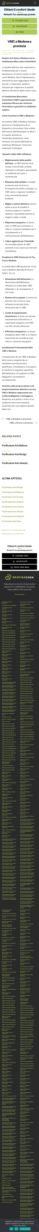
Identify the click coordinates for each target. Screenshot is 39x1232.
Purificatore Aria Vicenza (13, 507)
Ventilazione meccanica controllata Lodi (9, 860)
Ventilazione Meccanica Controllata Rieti (9, 1133)
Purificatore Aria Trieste (25, 637)
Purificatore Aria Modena (25, 669)
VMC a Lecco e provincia (6, 794)
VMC (23, 50)
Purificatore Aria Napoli (9, 959)
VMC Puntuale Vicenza (8, 640)
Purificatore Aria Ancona (7, 940)
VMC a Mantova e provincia (7, 789)
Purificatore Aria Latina (9, 928)
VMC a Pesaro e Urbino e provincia (9, 1036)
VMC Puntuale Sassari (26, 1042)
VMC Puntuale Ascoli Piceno (8, 980)
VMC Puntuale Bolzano (9, 649)
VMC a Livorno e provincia (25, 769)
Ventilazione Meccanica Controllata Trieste (27, 863)
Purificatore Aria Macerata (7, 922)
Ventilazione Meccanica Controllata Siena (27, 859)
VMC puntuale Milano (8, 751)
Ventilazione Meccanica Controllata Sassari (27, 1212)
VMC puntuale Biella (8, 755)
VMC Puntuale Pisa (25, 687)
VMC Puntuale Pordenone (24, 713)
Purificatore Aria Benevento (7, 953)
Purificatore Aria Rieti (8, 937)
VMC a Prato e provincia (27, 739)
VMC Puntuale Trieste (26, 706)
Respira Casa (6, 50)
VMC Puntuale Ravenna (27, 724)
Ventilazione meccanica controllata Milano (9, 881)
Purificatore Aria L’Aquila (7, 962)
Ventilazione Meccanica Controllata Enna (27, 1178)
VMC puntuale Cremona (9, 742)
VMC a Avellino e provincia (7, 1068)
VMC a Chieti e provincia (9, 1096)
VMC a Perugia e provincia (25, 741)
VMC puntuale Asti (7, 765)
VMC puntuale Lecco (8, 739)
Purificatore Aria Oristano (25, 940)
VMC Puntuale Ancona (8, 1001)
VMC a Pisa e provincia (26, 766)
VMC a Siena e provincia (27, 757)
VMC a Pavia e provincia (9, 782)
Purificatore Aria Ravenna (25, 653)
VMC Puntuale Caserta (8, 1014)
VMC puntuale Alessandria (6, 762)
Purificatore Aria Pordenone (25, 646)
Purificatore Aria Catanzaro (25, 982)
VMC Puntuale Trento (8, 646)
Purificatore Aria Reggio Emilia (25, 674)
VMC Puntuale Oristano (27, 1015)
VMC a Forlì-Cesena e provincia (26, 795)
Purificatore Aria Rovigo (14, 454)
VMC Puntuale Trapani (26, 1010)
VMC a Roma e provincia (9, 1050)
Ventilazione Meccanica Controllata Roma (9, 1140)
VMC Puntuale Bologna (27, 734)
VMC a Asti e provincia (8, 830)
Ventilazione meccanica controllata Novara (9, 891)
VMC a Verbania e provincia (7, 814)
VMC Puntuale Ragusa (26, 1012)
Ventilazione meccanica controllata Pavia (9, 850)
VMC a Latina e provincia (6, 1052)
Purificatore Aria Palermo (25, 930)
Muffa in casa (6, 721)
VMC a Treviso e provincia (6, 665)
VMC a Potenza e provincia (25, 1156)
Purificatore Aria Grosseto (25, 620)
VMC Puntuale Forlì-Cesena (26, 727)
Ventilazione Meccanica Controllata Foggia (27, 1200)
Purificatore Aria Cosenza (25, 985)
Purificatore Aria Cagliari (25, 960)
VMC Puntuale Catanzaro (24, 1052)
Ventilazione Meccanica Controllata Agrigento (27, 1175)
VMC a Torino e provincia (6, 836)
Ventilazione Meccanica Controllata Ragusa (27, 1171)
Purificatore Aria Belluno (14, 445)
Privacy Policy (19, 594)
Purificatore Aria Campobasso (7, 910)
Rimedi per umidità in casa (8, 714)
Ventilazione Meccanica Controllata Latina (9, 1123)
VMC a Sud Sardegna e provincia (27, 1102)
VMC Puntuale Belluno (8, 633)
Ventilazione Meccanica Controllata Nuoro (27, 1215)
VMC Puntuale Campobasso (6, 975)
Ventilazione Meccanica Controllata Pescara (9, 1168)
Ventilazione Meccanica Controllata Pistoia (27, 823)
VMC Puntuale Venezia (8, 635)
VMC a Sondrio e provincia (7, 779)
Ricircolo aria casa (7, 530)
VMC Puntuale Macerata (6, 986)
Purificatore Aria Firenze (25, 631)
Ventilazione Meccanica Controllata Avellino (9, 1144)
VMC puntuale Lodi (7, 737)
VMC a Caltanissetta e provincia (26, 1068)
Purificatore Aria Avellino (7, 956)
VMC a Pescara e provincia (7, 1093)
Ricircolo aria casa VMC (9, 1200)
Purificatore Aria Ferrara (25, 649)
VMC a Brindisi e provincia (25, 1128)
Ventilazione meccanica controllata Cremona (9, 867)
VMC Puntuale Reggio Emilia (26, 719)
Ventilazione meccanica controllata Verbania (9, 884)
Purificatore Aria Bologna (25, 665)
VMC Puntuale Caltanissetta (24, 999)
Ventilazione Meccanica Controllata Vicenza (9, 700)
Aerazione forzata (7, 1202)
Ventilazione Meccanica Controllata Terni (27, 842)
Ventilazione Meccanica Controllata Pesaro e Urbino (9, 1115)
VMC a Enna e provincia (27, 1096)
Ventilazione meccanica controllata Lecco (9, 864)
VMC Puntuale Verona (8, 637)
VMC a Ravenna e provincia (25, 792)
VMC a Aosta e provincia (6, 772)
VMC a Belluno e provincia (7, 669)
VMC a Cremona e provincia (7, 798)
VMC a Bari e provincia (26, 1122)
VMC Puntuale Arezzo (26, 691)
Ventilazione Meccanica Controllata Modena (27, 899)
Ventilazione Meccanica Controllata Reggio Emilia (27, 906)
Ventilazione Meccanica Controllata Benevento (9, 1158)
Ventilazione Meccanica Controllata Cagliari (27, 1209)
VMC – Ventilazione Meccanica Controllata (9, 1187)
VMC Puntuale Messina (27, 1025)
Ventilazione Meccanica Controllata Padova (9, 703)
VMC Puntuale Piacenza (27, 732)
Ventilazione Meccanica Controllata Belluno (9, 682)
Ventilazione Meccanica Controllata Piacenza (27, 892)
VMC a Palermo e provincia (25, 1072)
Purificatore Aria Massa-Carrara (25, 624)
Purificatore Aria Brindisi (25, 947)
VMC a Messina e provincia (25, 1079)
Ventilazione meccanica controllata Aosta (9, 839)
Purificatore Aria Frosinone (7, 931)
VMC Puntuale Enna (26, 1006)
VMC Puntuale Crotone (27, 1063)
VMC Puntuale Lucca (26, 696)
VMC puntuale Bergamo (9, 748)
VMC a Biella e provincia (9, 817)
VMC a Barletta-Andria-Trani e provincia (27, 1109)
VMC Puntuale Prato (26, 680)
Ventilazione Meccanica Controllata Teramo (9, 1165)
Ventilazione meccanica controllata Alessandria (9, 898)
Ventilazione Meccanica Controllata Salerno (9, 1151)
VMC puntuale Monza (8, 733)
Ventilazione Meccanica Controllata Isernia (9, 1098)
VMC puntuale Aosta (8, 724)
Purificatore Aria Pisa (26, 634)
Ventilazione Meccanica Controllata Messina (27, 1197)
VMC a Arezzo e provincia (24, 772)
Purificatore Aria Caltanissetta (25, 926)
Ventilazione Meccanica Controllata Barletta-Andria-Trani (27, 1205)
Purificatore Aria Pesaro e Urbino (7, 925)
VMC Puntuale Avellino (9, 1007)
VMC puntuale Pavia (8, 730)
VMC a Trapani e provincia (25, 1086)
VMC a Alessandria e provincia (8, 827)
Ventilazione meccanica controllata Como (9, 870)
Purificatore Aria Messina (25, 937)
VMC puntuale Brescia (8, 746)
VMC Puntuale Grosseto (27, 700)
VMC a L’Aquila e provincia (7, 1086)
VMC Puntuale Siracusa (27, 1008)
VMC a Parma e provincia (21, 423)
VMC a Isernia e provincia (6, 1029)
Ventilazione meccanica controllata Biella (9, 888)
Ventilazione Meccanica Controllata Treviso (9, 689)
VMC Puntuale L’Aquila (8, 1020)
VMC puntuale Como (8, 744)
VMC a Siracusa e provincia (25, 1082)
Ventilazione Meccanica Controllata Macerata (9, 1110)
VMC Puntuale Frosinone (6, 993)
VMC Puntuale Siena (26, 693)
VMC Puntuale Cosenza (27, 1056)
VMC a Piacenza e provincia (25, 802)
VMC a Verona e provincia (6, 655)
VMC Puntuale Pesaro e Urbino (9, 989)
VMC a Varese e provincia (6, 776)
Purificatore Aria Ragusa (25, 917)
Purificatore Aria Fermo (9, 919)
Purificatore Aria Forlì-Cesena (27, 656)
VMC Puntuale (6, 1185)
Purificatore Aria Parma (27, 672)
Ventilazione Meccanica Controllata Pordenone (27, 873)
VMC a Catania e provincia (25, 1075)
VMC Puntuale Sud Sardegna (25, 1017)
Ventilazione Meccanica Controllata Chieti (9, 1172)
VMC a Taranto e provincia (25, 1125)
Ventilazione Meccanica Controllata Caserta (9, 1154)
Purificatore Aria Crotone (25, 992)
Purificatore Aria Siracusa (25, 910)
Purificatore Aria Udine (27, 640)
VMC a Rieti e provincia (9, 1062)
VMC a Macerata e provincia (7, 1033)
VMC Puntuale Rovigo (8, 631)
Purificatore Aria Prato (27, 602)
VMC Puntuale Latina (8, 1003)
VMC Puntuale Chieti (8, 1027)
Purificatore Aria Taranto (25, 971)
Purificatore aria (7, 1194)
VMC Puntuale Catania (26, 1023)
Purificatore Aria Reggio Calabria (25, 989)
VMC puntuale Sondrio (8, 728)
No (16, 1229)
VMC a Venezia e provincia (7, 651)
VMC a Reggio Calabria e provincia (27, 1153)
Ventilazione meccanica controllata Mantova (9, 857)
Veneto (4, 442)
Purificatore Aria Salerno (7, 946)
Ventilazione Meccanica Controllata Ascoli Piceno (9, 1103)
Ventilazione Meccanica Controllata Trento (9, 707)
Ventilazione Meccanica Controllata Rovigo (9, 686)
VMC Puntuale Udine (26, 708)
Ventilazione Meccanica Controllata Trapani (27, 1168)
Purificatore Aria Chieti (9, 972)
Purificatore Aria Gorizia (25, 642)
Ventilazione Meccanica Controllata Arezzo (27, 856)
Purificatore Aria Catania (25, 933)
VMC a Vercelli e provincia (7, 823)
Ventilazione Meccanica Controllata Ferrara (27, 876)
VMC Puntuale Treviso (8, 644)
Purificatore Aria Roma (9, 943)
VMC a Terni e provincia (27, 744)
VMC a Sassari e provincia (25, 1116)
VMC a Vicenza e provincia (7, 658)
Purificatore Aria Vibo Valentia (26, 975)
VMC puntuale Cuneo (8, 767)
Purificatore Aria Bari (26, 969)
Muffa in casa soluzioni (9, 719)
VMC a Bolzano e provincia (7, 679)
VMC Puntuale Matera (26, 1061)
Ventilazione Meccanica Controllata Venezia (9, 693)
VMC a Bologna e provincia (18, 419)
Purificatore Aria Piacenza (25, 662)
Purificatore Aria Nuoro (27, 966)
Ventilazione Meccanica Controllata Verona (9, 696)
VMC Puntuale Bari (25, 1044)
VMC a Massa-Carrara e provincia (27, 754)
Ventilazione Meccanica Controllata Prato (27, 838)
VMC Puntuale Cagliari (27, 1040)
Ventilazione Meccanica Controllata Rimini (27, 888)
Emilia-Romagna (16, 50)
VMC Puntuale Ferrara (26, 722)
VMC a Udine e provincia (27, 779)
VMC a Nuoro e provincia (24, 1119)
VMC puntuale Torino (8, 770)
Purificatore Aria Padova (12, 502)
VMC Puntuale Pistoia (26, 698)
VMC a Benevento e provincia (8, 1082)
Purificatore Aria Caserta (7, 949)
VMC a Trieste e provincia (24, 776)
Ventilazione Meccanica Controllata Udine (27, 866)
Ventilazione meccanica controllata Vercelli (9, 895)
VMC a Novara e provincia (6, 820)
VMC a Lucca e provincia (24, 760)
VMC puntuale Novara (8, 757)
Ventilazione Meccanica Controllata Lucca (27, 820)
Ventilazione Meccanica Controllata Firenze (27, 845)
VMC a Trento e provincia (6, 675)
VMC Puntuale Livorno (26, 689)
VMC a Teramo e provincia (7, 1089)
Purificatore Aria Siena (27, 613)
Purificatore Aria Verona (12, 511)
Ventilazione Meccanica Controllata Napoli (9, 1147)
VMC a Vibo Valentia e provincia (26, 1139)
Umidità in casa (6, 717)
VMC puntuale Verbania (9, 753)
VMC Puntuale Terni (26, 682)
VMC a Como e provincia (9, 801)
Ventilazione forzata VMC (12, 52)
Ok (11, 1229)
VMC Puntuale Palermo (27, 1020)
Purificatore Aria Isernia (9, 913)
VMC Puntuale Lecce (26, 1032)
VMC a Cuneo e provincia (6, 832)
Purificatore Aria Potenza (25, 996)
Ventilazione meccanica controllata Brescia (9, 874)
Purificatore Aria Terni (11, 521)
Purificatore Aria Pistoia (27, 618)
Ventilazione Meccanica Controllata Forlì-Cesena (27, 884)
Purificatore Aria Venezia (14, 463)
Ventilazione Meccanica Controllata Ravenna (27, 880)
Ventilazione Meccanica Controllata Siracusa (27, 1164)
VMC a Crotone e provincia (25, 1135)
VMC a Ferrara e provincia (25, 789)
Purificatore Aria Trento (9, 625)
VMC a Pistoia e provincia (24, 747)
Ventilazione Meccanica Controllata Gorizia (27, 870)
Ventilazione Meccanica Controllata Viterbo (9, 1130)
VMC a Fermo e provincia (6, 1047)
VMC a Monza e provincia (6, 785)
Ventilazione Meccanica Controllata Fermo (9, 1107)
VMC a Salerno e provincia (7, 1075)
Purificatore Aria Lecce (27, 950)
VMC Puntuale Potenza (27, 1066)
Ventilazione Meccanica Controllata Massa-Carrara (27, 831)
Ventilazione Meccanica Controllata (11, 533)
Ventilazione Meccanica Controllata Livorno (27, 852)
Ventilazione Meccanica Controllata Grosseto (27, 827)
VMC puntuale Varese (8, 726)
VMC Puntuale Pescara (9, 1024)
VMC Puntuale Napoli (8, 1010)
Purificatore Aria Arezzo (25, 610)
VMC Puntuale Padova (8, 642)
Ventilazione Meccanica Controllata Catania (27, 1193)
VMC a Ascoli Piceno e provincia (8, 1040)
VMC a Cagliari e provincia (25, 1112)
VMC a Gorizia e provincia (24, 782)
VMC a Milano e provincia (6, 810)
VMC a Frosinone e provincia (7, 1056)
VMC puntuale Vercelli (8, 760)
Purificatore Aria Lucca (27, 615)
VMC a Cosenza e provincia (25, 1149)
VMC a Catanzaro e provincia (25, 1146)
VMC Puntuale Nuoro (26, 1027)
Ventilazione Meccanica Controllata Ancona (9, 1137)
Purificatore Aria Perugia (25, 604)
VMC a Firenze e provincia (25, 763)
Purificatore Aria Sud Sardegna (26, 944)
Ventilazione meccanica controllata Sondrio (9, 846)
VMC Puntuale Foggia (26, 1034)
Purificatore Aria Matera (25, 978)
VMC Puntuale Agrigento (24, 1003)
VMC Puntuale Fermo (8, 983)
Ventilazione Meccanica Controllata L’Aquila (9, 1161)
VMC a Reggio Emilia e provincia (27, 816)
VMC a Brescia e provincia (7, 803)
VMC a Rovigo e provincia (6, 672)
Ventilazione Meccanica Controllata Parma (27, 902)
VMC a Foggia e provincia (24, 1105)
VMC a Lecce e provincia (24, 1132)
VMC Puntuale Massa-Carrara (26, 703)
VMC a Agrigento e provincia (25, 1093)
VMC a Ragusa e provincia (25, 1089)
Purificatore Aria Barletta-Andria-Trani (26, 956)
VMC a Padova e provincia (7, 662)
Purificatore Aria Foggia (25, 953)
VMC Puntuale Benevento (6, 1017)
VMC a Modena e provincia (25, 809)
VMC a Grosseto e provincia (25, 751)
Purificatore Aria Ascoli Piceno (9, 916)
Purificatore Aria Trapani (25, 914)
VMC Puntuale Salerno (8, 1012)
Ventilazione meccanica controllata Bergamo (9, 877)
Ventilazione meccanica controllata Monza (9, 853)
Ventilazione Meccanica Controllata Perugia (27, 835)
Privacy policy (25, 1229)
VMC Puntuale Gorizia (26, 710)
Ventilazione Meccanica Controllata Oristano (27, 1182)
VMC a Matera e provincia (25, 1142)
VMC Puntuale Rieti (8, 998)
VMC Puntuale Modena (27, 736)
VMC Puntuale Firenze (26, 684)
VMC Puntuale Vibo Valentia (26, 1049)
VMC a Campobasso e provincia (8, 1043)
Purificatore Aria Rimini (27, 659)
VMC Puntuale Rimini (26, 730)
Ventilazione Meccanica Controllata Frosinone (9, 1126)
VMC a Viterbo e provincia (7, 1059)
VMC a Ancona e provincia (7, 1065)
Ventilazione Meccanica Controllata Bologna (27, 895)
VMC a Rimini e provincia (24, 799)
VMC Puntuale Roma (8, 1005)
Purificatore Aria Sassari (25, 963)
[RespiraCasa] (10, 3)
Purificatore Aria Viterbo (7, 934)
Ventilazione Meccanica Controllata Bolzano (9, 710)
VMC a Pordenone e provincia (26, 785)
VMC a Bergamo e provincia (7, 807)
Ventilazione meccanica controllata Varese (9, 843)
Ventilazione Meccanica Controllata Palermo (27, 1190)
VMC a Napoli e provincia (6, 1072)
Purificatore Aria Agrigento (25, 921)
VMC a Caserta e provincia (7, 1079)
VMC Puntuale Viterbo (8, 996)
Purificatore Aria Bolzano (7, 628)
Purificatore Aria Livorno (25, 627)
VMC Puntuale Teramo (8, 1022)
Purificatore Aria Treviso (12, 497)
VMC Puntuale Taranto (26, 1046)
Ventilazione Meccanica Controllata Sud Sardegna (27, 1186)
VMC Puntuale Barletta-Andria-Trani (27, 1036)
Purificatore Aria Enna (26, 924)
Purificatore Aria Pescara (7, 969)
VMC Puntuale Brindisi (26, 1029)
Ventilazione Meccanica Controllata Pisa (27, 849)
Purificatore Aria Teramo (7, 965)
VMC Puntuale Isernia (8, 978)
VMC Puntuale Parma (26, 716)
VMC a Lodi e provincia (8, 792)
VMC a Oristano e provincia (25, 1098)
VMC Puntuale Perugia (27, 678)
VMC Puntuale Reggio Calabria (26, 1058)
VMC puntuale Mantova (9, 735)
